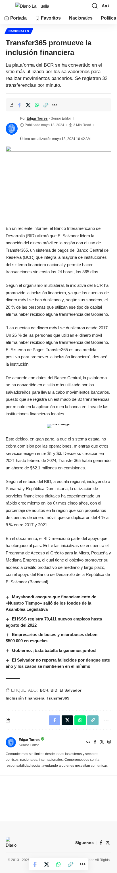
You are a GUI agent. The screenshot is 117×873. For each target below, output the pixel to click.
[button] (10, 6)
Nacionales (19, 31)
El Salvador (71, 690)
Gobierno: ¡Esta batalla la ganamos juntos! (54, 650)
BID (54, 690)
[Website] (88, 742)
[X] (102, 742)
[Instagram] (109, 742)
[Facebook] (95, 742)
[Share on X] (28, 104)
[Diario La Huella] (32, 6)
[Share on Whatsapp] (37, 104)
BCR (44, 690)
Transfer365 (58, 698)
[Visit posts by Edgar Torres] (12, 129)
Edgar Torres (37, 118)
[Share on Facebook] (19, 104)
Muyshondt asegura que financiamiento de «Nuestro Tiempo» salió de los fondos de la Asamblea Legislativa (51, 603)
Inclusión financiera (25, 698)
